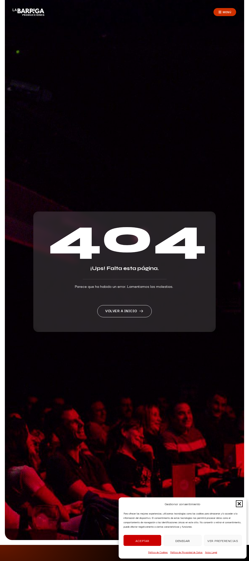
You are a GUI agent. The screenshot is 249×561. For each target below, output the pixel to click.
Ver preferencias (222, 540)
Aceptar (142, 540)
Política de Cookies (158, 552)
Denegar (182, 540)
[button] (239, 503)
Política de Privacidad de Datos (186, 552)
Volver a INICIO (121, 310)
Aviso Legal (211, 552)
